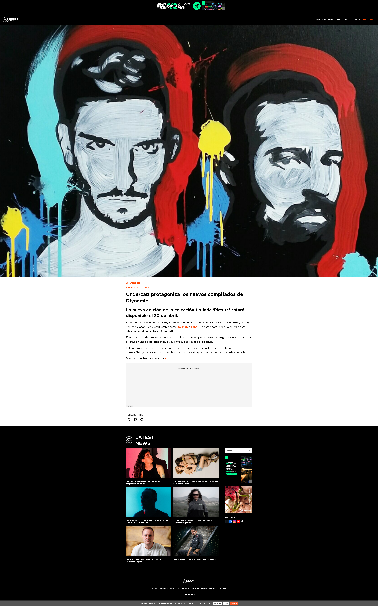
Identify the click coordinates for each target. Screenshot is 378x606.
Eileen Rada (144, 287)
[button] (359, 19)
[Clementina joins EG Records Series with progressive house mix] (148, 463)
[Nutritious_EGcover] (238, 512)
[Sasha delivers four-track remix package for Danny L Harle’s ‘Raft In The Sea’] (148, 502)
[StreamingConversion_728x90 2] (189, 10)
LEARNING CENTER (208, 588)
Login (365, 20)
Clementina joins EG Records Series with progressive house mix (144, 482)
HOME (154, 588)
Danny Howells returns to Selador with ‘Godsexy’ (194, 559)
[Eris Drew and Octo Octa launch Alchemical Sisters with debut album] (196, 463)
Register (372, 20)
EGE (224, 588)
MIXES (178, 588)
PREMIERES (195, 588)
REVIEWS (185, 588)
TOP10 (219, 588)
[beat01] (238, 482)
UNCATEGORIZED (133, 283)
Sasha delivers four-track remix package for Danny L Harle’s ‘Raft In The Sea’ (148, 521)
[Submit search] (250, 450)
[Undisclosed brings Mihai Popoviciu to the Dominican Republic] (148, 541)
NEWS (172, 588)
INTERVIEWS (163, 588)
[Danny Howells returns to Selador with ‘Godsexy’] (196, 541)
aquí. (167, 358)
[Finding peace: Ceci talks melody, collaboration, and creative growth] (196, 502)
